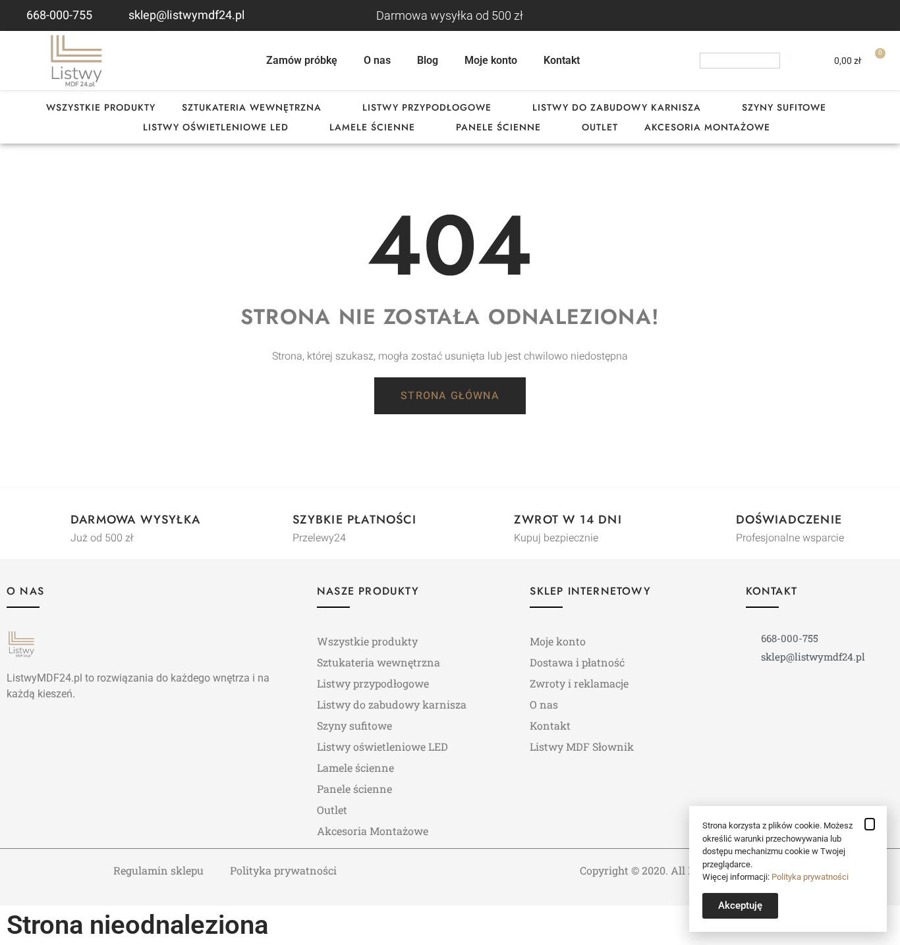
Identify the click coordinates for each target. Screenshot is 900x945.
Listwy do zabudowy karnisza (616, 107)
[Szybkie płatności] (269, 521)
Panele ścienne (498, 127)
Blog (427, 60)
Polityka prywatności (283, 870)
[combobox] (740, 60)
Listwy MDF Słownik (582, 746)
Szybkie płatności (354, 519)
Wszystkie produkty (100, 107)
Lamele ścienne (372, 127)
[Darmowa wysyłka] (47, 521)
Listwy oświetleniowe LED (216, 127)
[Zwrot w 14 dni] (490, 521)
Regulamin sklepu (158, 870)
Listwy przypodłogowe (427, 107)
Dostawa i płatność (577, 662)
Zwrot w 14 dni (568, 519)
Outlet (600, 127)
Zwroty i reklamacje (579, 683)
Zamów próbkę (301, 60)
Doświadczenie (789, 519)
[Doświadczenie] (712, 521)
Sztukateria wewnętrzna (252, 107)
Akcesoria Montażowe (707, 127)
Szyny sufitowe (784, 107)
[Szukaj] (789, 60)
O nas (377, 60)
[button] (870, 824)
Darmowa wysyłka (135, 519)
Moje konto (490, 60)
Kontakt (562, 60)
